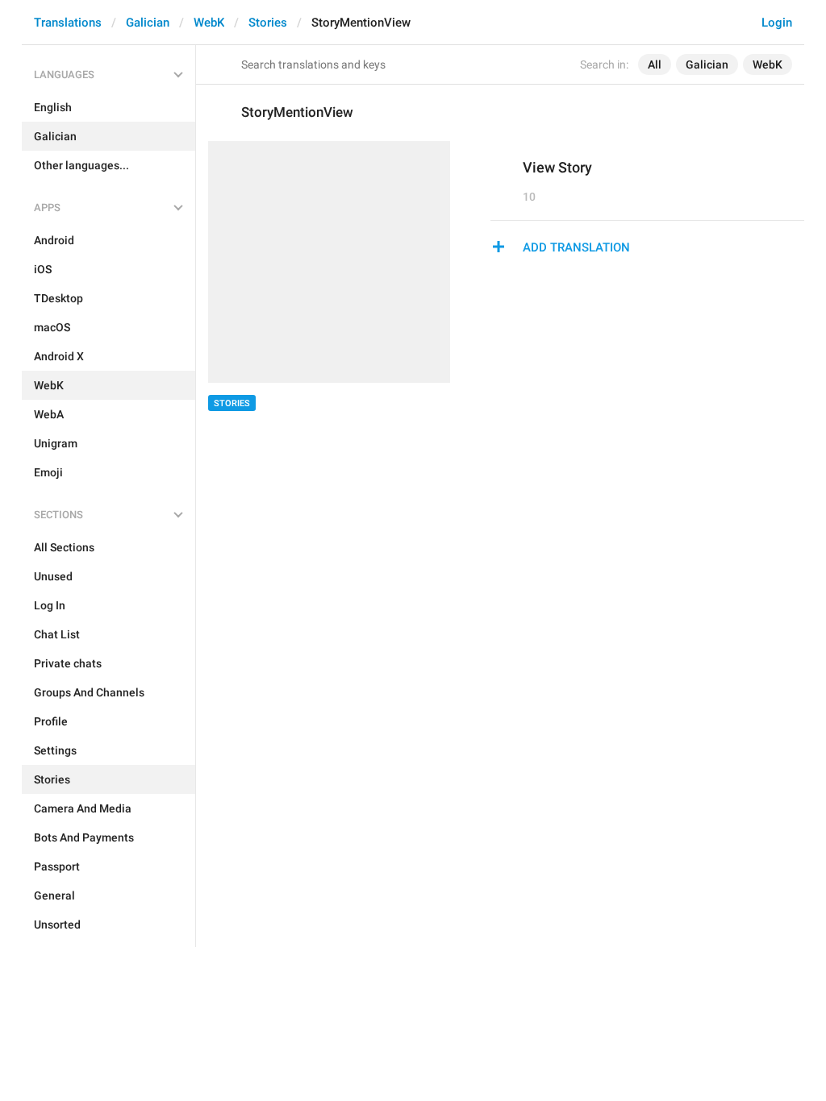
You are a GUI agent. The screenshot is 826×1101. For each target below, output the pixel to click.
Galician (147, 22)
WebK (209, 22)
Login (776, 22)
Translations (68, 22)
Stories (267, 22)
